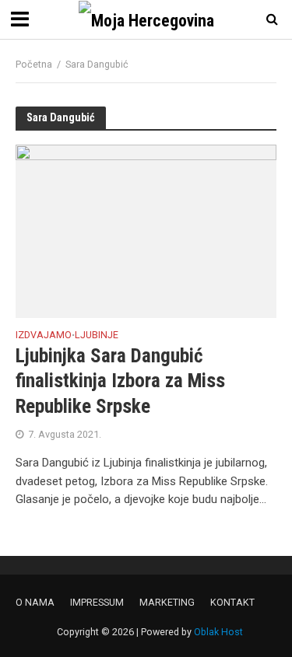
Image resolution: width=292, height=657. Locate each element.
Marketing (167, 602)
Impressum (97, 602)
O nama (35, 602)
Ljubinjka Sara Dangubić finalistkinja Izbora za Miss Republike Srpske (120, 381)
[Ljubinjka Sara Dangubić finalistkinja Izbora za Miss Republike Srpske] (146, 230)
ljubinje (96, 335)
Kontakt (232, 602)
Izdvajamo (44, 335)
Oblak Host (218, 632)
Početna (34, 64)
